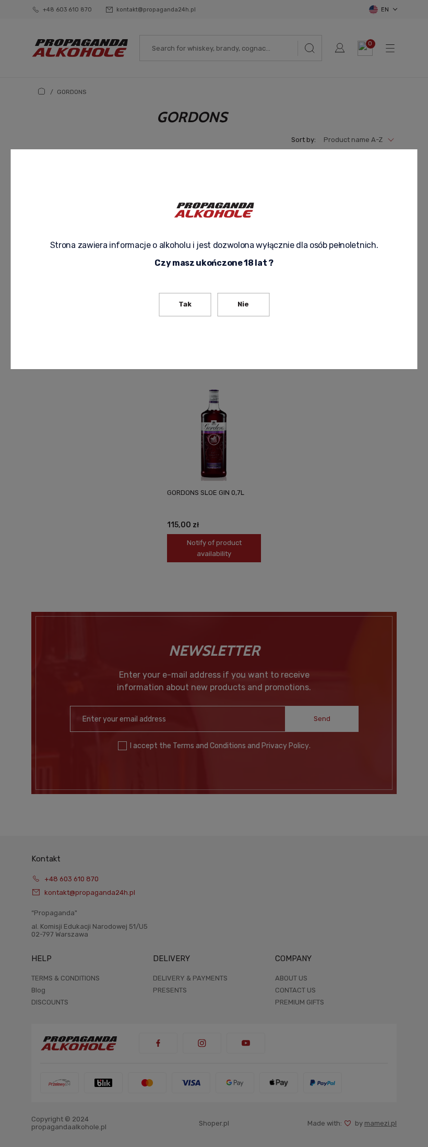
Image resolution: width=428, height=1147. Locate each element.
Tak (185, 304)
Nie (243, 304)
